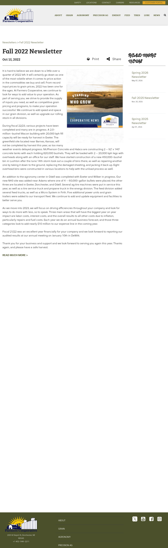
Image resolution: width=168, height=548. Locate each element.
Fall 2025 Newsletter (145, 98)
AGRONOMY (64, 537)
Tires (137, 15)
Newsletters (9, 42)
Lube (147, 15)
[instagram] (159, 519)
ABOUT (61, 520)
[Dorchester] (16, 15)
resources (134, 2)
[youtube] (143, 519)
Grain (69, 15)
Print (95, 59)
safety (77, 2)
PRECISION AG (65, 545)
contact (106, 2)
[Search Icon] (165, 15)
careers (120, 2)
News (157, 15)
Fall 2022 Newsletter (31, 42)
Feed (127, 15)
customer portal (154, 2)
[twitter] (134, 519)
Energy (116, 15)
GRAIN (61, 528)
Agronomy (83, 15)
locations (91, 2)
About (58, 15)
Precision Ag (100, 15)
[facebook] (151, 519)
